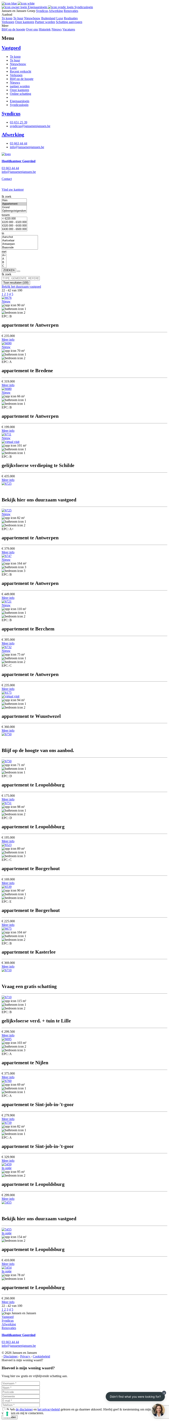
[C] (4, 266)
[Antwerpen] (20, 244)
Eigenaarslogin (37, 7)
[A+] (4, 255)
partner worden (20, 86)
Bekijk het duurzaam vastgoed (21, 286)
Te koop (7, 18)
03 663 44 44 (18, 143)
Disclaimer (11, 1356)
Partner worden (45, 22)
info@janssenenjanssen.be (27, 147)
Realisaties (71, 18)
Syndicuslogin (83, 7)
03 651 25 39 (18, 122)
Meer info (8, 339)
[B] (4, 262)
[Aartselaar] (20, 240)
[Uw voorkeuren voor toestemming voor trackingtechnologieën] (7, 1414)
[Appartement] (14, 204)
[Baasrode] (20, 247)
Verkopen (8, 22)
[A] (4, 259)
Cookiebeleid (41, 1356)
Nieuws (57, 29)
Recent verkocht (20, 71)
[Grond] (14, 207)
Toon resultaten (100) (15, 282)
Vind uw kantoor (13, 189)
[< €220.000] (14, 219)
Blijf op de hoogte (13, 29)
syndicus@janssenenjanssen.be (30, 126)
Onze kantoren (24, 22)
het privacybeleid (49, 1409)
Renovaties (71, 11)
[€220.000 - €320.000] (14, 222)
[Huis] (14, 200)
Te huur (18, 18)
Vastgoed (11, 47)
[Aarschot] (20, 237)
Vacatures (68, 29)
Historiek (45, 29)
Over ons (32, 29)
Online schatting (20, 93)
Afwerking (56, 11)
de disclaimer (24, 1409)
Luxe (59, 18)
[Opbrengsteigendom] (14, 211)
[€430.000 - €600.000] (14, 229)
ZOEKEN (8, 270)
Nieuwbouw (32, 18)
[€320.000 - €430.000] (14, 226)
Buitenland (48, 18)
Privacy (25, 1356)
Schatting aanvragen (69, 22)
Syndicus (42, 11)
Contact (7, 179)
